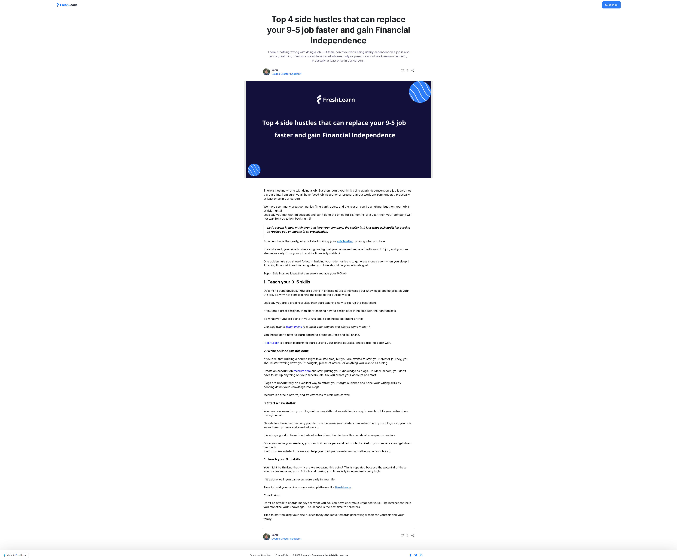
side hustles (345, 241)
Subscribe (611, 4)
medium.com (302, 371)
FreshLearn (271, 342)
